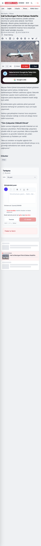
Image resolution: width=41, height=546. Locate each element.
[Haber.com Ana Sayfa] (11, 3)
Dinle (26, 66)
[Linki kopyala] (36, 38)
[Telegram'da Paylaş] (17, 38)
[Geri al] (10, 189)
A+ (11, 66)
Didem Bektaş (8, 35)
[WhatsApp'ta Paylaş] (13, 38)
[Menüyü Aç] (3, 3)
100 (7, 66)
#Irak (4, 160)
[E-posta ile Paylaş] (28, 38)
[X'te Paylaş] (6, 38)
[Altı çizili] (24, 189)
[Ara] (31, 3)
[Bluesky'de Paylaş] (32, 38)
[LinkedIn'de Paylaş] (10, 38)
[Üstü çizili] (27, 189)
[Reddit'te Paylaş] (25, 38)
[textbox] (22, 197)
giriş (20, 215)
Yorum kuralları (11, 210)
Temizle (11, 219)
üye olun (27, 215)
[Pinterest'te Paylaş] (21, 38)
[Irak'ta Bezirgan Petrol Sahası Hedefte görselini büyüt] (36, 43)
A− (3, 66)
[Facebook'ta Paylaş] (2, 38)
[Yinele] (14, 189)
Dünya (11, 13)
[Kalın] (17, 189)
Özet (35, 66)
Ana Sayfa (4, 13)
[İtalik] (20, 189)
